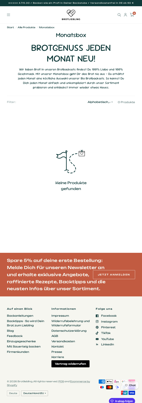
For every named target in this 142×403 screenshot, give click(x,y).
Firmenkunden (18, 352)
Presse (56, 352)
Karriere (57, 357)
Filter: (11, 102)
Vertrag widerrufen (70, 363)
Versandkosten (63, 341)
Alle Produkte (26, 27)
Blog (10, 330)
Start (10, 27)
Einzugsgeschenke (21, 341)
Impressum (60, 315)
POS (61, 381)
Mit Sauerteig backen (24, 346)
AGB (54, 336)
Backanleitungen (20, 315)
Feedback (15, 336)
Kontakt (57, 346)
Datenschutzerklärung (69, 330)
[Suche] (119, 15)
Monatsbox (46, 27)
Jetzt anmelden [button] (114, 274)
